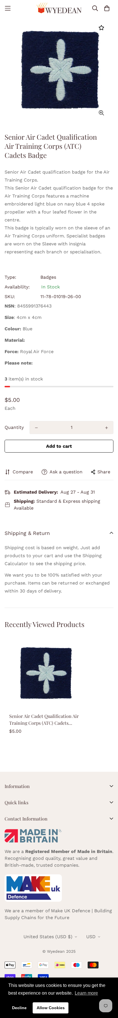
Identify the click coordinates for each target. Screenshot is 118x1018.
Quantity (14, 427)
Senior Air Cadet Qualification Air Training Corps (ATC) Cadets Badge (44, 719)
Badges (48, 277)
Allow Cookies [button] (51, 1007)
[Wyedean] (59, 8)
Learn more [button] (86, 993)
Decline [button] (19, 1007)
